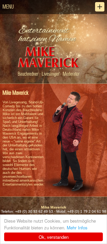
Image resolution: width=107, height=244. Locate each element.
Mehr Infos (77, 227)
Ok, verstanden (54, 237)
